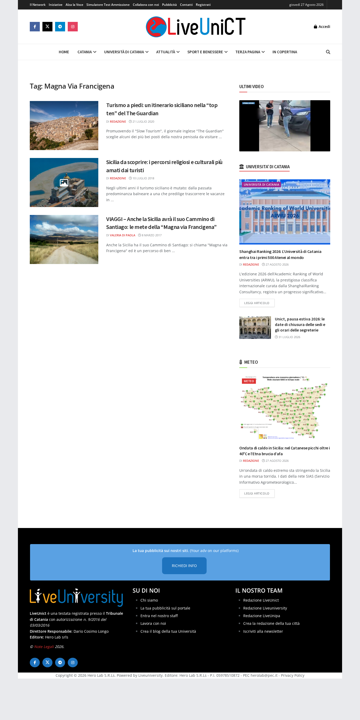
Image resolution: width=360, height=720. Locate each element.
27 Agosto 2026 (277, 264)
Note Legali (44, 646)
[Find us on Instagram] (73, 26)
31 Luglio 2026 (289, 337)
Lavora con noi (153, 623)
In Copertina (285, 51)
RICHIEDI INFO (184, 565)
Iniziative (55, 4)
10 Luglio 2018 (143, 178)
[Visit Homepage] (196, 27)
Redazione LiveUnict (261, 600)
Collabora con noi (146, 4)
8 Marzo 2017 (151, 235)
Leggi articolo (259, 303)
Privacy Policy (292, 675)
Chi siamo (149, 600)
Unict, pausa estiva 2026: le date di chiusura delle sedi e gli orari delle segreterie (300, 324)
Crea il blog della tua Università (168, 631)
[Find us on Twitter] (47, 26)
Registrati (203, 4)
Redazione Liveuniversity (265, 608)
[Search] (328, 52)
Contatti (186, 4)
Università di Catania (124, 51)
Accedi (324, 26)
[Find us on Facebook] (35, 26)
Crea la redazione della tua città (271, 623)
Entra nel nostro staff (159, 615)
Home (64, 51)
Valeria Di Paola (122, 235)
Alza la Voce (74, 4)
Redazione (118, 121)
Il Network (38, 4)
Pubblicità (169, 4)
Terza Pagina (247, 51)
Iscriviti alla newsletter (263, 631)
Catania (84, 51)
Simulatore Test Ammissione (108, 4)
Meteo (249, 381)
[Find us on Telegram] (60, 26)
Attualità (165, 51)
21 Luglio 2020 (143, 121)
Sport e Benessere (205, 51)
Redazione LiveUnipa (261, 615)
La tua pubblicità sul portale (165, 608)
